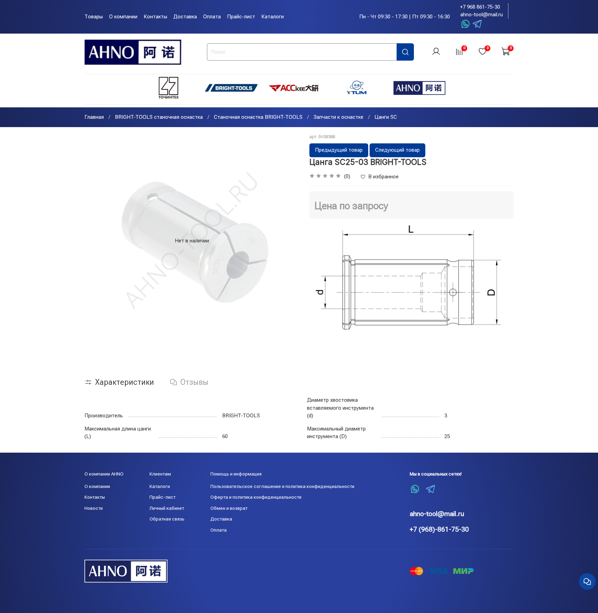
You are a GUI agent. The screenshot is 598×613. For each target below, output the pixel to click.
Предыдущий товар (339, 150)
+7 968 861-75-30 (480, 7)
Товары (93, 17)
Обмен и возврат (228, 508)
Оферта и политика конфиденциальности (255, 497)
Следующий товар (397, 150)
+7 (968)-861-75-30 (439, 529)
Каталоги (272, 17)
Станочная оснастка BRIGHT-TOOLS (258, 117)
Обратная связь (167, 519)
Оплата (212, 17)
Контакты (155, 17)
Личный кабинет (167, 508)
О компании (123, 17)
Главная (94, 117)
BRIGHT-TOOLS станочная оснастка (159, 117)
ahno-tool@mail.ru (481, 14)
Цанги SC (385, 117)
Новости (93, 508)
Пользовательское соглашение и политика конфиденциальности (282, 486)
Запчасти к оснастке (338, 117)
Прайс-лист (241, 17)
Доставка (185, 17)
